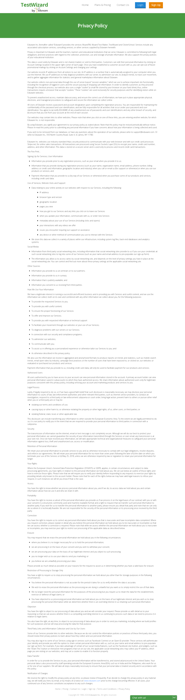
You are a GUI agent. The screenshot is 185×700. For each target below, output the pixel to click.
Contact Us (123, 5)
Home (85, 5)
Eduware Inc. (94, 695)
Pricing (65, 689)
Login (140, 5)
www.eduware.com (92, 680)
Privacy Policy (124, 689)
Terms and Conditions (107, 689)
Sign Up (155, 5)
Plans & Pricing (103, 5)
